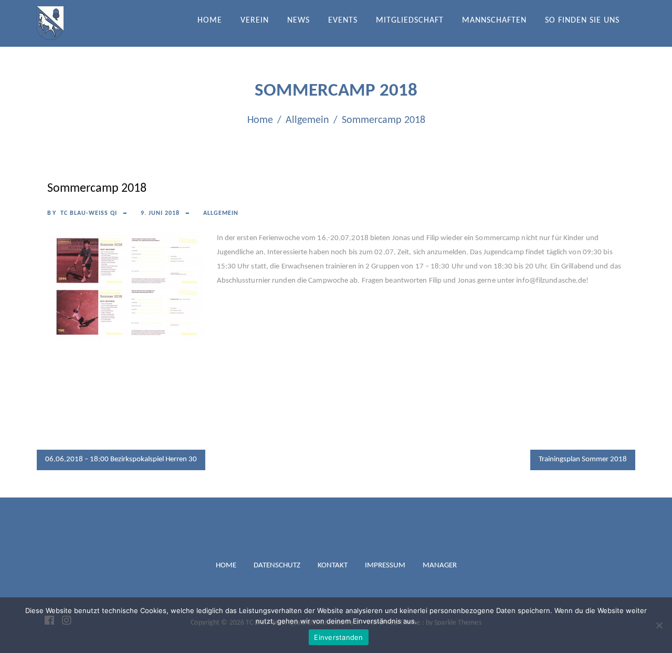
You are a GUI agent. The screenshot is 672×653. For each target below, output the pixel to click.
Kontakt (333, 565)
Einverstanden (338, 637)
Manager (440, 565)
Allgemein (220, 213)
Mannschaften (494, 20)
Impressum (385, 565)
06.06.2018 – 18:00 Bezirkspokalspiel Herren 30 (121, 459)
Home (209, 20)
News (298, 20)
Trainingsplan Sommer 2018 (583, 459)
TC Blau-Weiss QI (88, 213)
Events (343, 20)
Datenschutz (277, 565)
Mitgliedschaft (410, 20)
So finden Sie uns (582, 20)
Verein (254, 20)
